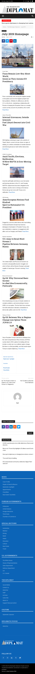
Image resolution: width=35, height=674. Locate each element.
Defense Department (9, 568)
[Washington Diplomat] (17, 9)
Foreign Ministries (8, 511)
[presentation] (29, 21)
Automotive (6, 528)
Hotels (4, 538)
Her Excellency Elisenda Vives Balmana (26, 381)
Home (4, 27)
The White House (7, 560)
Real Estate (6, 546)
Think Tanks (6, 514)
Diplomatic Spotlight (8, 359)
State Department (8, 565)
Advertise (5, 590)
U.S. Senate (6, 573)
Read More (5, 110)
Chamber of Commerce (9, 516)
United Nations (7, 509)
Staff (4, 592)
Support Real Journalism (10, 603)
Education (5, 541)
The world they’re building (10, 458)
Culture (5, 543)
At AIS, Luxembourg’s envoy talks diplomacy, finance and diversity (18, 444)
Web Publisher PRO (11, 671)
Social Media (6, 585)
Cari (4, 37)
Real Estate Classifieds (9, 494)
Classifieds (5, 363)
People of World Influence (10, 484)
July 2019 (23, 27)
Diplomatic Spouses (8, 614)
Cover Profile (6, 482)
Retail (4, 536)
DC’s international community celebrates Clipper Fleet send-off (17, 462)
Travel (4, 549)
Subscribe (5, 598)
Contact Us (6, 587)
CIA (4, 571)
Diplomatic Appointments (8, 356)
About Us (5, 600)
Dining (4, 533)
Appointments (7, 489)
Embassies (6, 506)
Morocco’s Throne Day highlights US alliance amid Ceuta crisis (18, 449)
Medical (5, 531)
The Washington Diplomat (13, 27)
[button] (32, 16)
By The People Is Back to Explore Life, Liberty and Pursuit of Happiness (9, 382)
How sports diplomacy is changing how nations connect (18, 454)
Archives (5, 595)
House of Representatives (10, 563)
